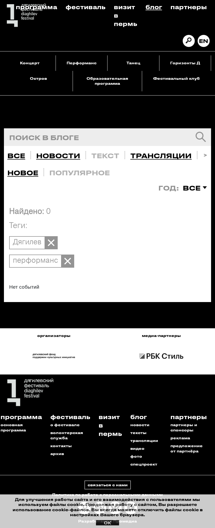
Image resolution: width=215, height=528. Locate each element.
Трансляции (161, 156)
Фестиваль (85, 6)
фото (136, 456)
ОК (107, 522)
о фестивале (65, 425)
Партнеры (188, 6)
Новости (58, 156)
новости (139, 425)
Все (16, 156)
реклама (180, 438)
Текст (105, 156)
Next (205, 154)
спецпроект (143, 464)
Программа (36, 6)
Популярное (79, 173)
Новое (22, 173)
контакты (61, 445)
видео (137, 448)
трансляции (144, 440)
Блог (154, 6)
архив (57, 453)
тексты (138, 432)
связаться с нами (108, 485)
